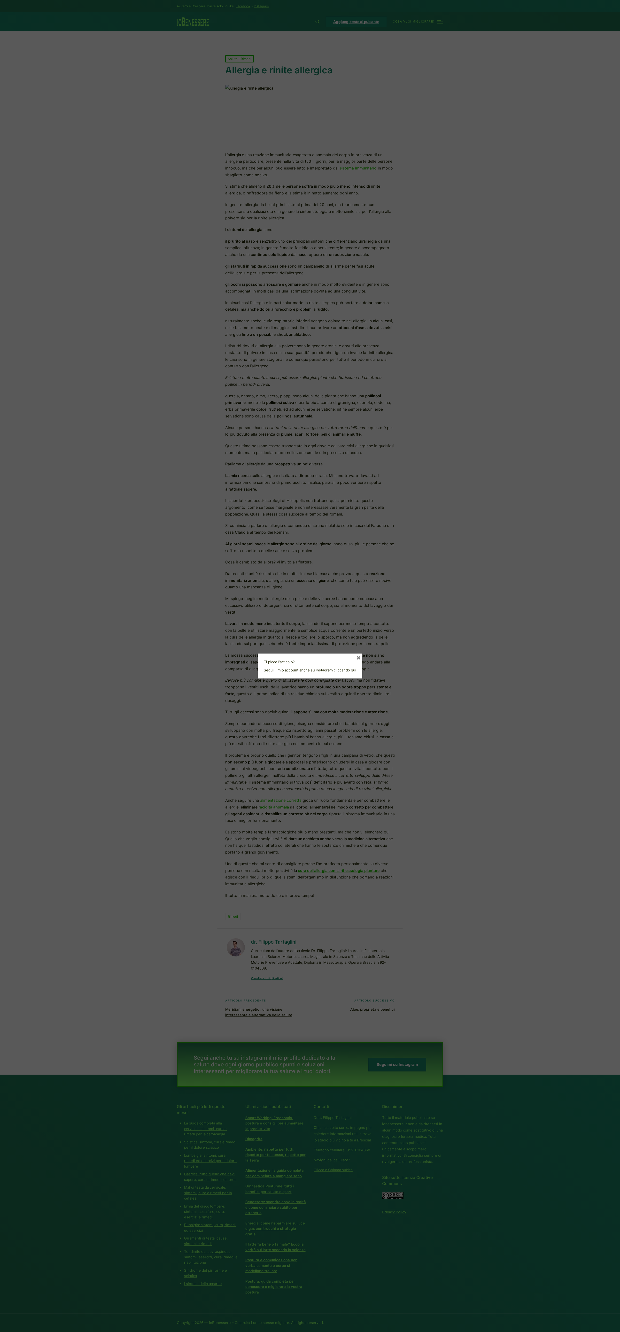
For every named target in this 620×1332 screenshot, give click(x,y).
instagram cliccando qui (336, 670)
